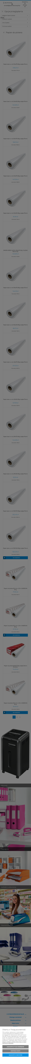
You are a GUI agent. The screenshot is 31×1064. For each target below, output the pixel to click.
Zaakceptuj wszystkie (15, 1055)
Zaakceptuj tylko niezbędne (15, 1046)
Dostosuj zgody (15, 1050)
